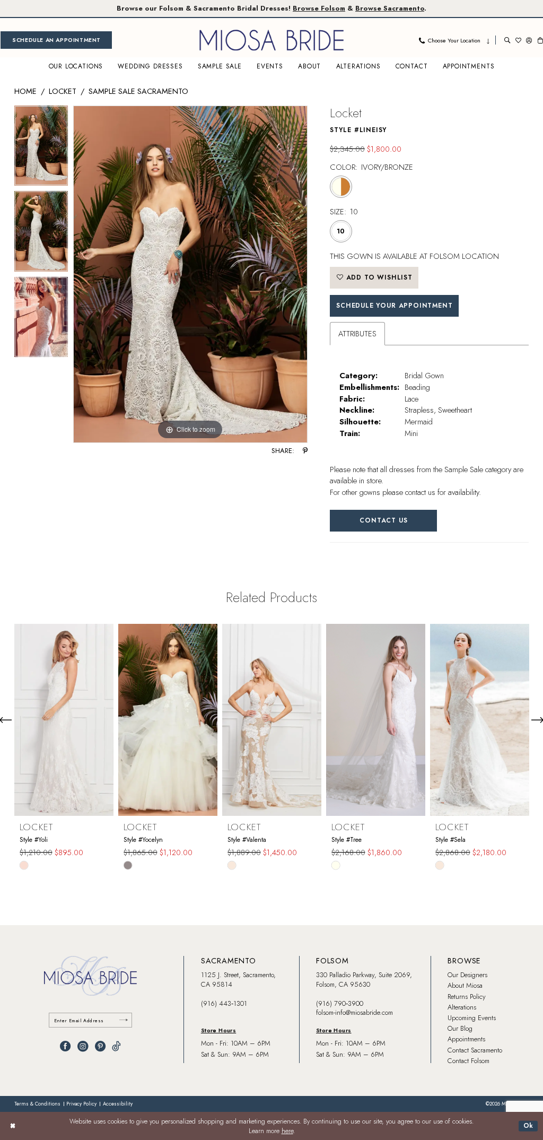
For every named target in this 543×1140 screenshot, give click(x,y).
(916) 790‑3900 (339, 1003)
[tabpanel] (41, 149)
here (287, 1131)
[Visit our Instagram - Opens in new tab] (82, 1046)
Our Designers (467, 975)
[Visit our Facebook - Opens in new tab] (65, 1046)
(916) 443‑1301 (224, 1003)
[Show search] (507, 40)
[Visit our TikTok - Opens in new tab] (116, 1046)
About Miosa (465, 985)
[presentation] (63, 719)
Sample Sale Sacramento (138, 91)
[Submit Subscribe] (123, 1020)
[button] (529, 40)
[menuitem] (56, 40)
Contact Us (383, 520)
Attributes (357, 333)
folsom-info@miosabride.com (354, 1012)
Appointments (466, 1039)
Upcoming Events (472, 1018)
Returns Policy (467, 996)
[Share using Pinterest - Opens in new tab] (305, 451)
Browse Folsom (319, 8)
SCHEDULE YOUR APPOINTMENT (394, 305)
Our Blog (460, 1028)
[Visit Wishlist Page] (518, 40)
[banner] (271, 40)
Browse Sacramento (389, 8)
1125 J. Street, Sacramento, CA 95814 (238, 979)
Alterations (462, 1007)
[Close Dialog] (12, 1126)
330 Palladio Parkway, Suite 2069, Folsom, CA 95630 (364, 979)
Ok (528, 1125)
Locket (62, 91)
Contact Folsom (468, 1061)
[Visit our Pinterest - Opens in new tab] (100, 1046)
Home (25, 91)
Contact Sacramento (475, 1050)
